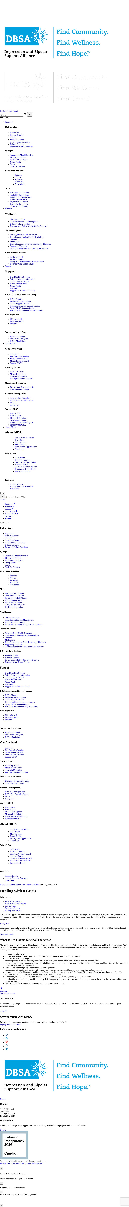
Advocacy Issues (17, 372)
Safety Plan (4, 924)
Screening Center (17, 140)
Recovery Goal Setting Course (22, 264)
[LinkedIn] (6, 1050)
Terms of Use (18, 1163)
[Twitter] (6, 1039)
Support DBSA (16, 363)
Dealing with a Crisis (13, 910)
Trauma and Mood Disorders (21, 155)
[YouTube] (6, 1042)
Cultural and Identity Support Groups (25, 306)
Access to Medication (18, 376)
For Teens (14, 288)
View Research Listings (19, 389)
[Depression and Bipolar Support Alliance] (12, 1075)
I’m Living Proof (17, 321)
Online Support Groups (19, 281)
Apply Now (15, 405)
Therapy (13, 239)
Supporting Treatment (18, 246)
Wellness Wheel (16, 257)
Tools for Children (17, 166)
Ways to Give (15, 416)
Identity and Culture (18, 157)
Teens (12, 164)
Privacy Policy (6, 1163)
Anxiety (13, 137)
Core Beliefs (20, 458)
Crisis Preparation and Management (24, 222)
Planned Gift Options (18, 418)
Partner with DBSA (18, 425)
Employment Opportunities (26, 447)
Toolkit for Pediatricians (19, 195)
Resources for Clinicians (19, 193)
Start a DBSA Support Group (22, 308)
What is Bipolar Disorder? (15, 904)
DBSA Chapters (16, 299)
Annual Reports (16, 484)
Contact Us (19, 449)
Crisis (2, 111)
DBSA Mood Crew (18, 341)
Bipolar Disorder (16, 135)
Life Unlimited (16, 319)
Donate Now (15, 413)
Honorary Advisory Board (25, 469)
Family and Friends (17, 336)
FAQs (12, 402)
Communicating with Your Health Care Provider (29, 248)
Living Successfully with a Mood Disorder (27, 261)
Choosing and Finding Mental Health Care (27, 237)
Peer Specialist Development (21, 378)
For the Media (20, 444)
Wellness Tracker (17, 259)
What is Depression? (13, 901)
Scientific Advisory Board (25, 462)
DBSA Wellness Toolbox (20, 224)
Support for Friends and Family (22, 290)
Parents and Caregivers (19, 159)
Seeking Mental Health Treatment (23, 235)
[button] (4, 118)
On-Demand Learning (19, 206)
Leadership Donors (22, 471)
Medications (15, 241)
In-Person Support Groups (20, 301)
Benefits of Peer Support (20, 277)
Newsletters (19, 184)
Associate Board (21, 464)
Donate (16, 111)
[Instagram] (6, 1046)
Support (8, 885)
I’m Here (13, 324)
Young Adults (15, 162)
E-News (9, 111)
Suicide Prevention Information (22, 279)
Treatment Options (17, 219)
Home (2, 885)
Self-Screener (10, 906)
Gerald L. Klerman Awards (26, 467)
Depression (14, 133)
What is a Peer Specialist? (20, 398)
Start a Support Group (19, 359)
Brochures (19, 182)
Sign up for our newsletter (10, 1024)
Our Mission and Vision (24, 438)
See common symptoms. (115, 1201)
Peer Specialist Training (19, 356)
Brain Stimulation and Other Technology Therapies (30, 244)
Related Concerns (17, 144)
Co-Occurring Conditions (20, 142)
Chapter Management (33, 1163)
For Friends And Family (21, 885)
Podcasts (18, 175)
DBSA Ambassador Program (21, 422)
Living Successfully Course (21, 197)
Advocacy (14, 354)
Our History (20, 440)
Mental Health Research (19, 361)
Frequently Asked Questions (21, 146)
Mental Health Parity (18, 374)
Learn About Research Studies (22, 387)
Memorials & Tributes (18, 420)
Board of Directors (22, 460)
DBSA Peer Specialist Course (22, 400)
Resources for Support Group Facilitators (26, 310)
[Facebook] (6, 1035)
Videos (18, 177)
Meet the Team (21, 442)
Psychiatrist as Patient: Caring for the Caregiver (19, 203)
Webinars (19, 179)
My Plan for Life (6, 934)
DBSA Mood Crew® (18, 199)
